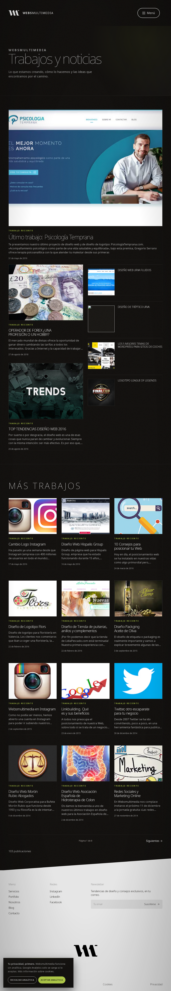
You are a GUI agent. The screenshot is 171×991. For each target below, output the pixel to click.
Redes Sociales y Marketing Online (127, 793)
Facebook (56, 902)
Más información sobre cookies (36, 971)
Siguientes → (154, 841)
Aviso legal (62, 984)
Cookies (108, 984)
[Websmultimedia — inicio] (85, 951)
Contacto (14, 913)
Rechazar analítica (22, 980)
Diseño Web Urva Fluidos (134, 270)
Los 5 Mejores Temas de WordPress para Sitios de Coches (140, 345)
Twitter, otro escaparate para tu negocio (131, 711)
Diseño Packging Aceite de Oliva (126, 628)
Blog (11, 908)
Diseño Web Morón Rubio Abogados (23, 793)
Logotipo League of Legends (137, 380)
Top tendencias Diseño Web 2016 (37, 428)
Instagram (56, 891)
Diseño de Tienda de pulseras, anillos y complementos (84, 628)
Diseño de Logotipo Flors (27, 626)
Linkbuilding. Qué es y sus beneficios (75, 711)
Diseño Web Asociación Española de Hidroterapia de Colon (79, 795)
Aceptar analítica (52, 980)
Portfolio (14, 897)
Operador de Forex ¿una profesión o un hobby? (30, 332)
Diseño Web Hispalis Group (82, 544)
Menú (151, 13)
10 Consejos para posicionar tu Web (128, 546)
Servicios (14, 891)
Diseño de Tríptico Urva (134, 307)
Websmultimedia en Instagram (32, 709)
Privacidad (156, 984)
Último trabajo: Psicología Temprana (51, 237)
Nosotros (14, 902)
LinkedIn (55, 897)
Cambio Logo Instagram (27, 544)
